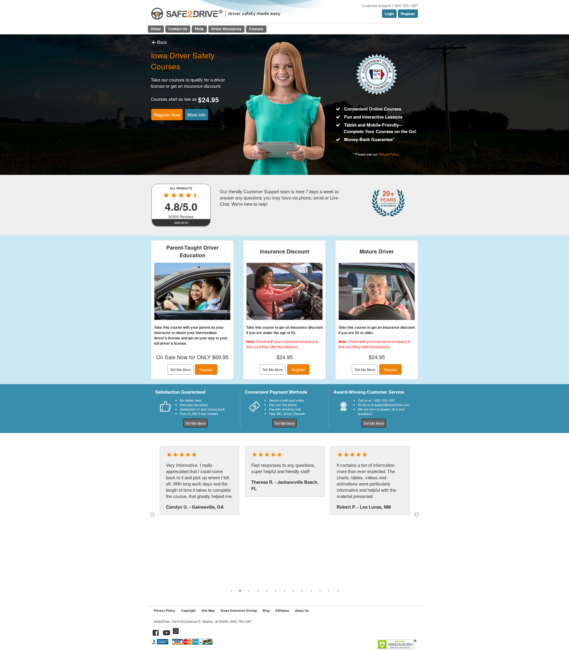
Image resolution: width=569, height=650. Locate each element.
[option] (199, 480)
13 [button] (338, 591)
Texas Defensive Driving (238, 610)
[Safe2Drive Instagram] (175, 633)
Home (156, 28)
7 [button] (284, 591)
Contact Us (177, 28)
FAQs (199, 28)
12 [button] (329, 591)
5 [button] (267, 591)
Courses (256, 28)
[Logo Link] (187, 13)
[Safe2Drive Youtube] (167, 633)
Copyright (188, 610)
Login (389, 13)
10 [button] (311, 591)
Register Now (167, 114)
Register (408, 13)
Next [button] (417, 515)
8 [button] (293, 591)
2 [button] (240, 591)
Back (162, 42)
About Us (302, 610)
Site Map (208, 610)
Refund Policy (388, 154)
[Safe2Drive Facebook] (156, 633)
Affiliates (282, 610)
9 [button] (302, 591)
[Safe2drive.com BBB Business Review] (160, 643)
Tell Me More (180, 369)
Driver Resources (226, 28)
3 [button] (249, 591)
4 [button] (258, 591)
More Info (196, 114)
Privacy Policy (164, 610)
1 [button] (231, 591)
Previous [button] (152, 515)
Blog (266, 610)
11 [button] (320, 591)
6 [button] (276, 591)
